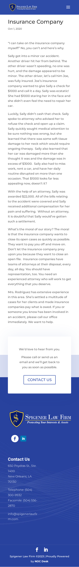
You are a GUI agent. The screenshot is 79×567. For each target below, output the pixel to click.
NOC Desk (41, 561)
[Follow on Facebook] (15, 438)
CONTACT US (40, 380)
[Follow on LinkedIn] (23, 439)
